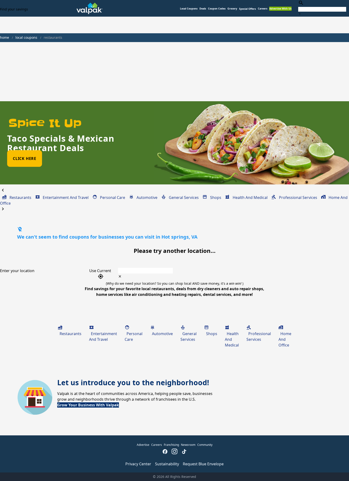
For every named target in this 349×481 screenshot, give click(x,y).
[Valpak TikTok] (184, 452)
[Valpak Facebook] (165, 452)
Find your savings (14, 9)
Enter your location (17, 270)
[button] (247, 9)
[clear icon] (120, 276)
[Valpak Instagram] (174, 452)
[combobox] (322, 8)
